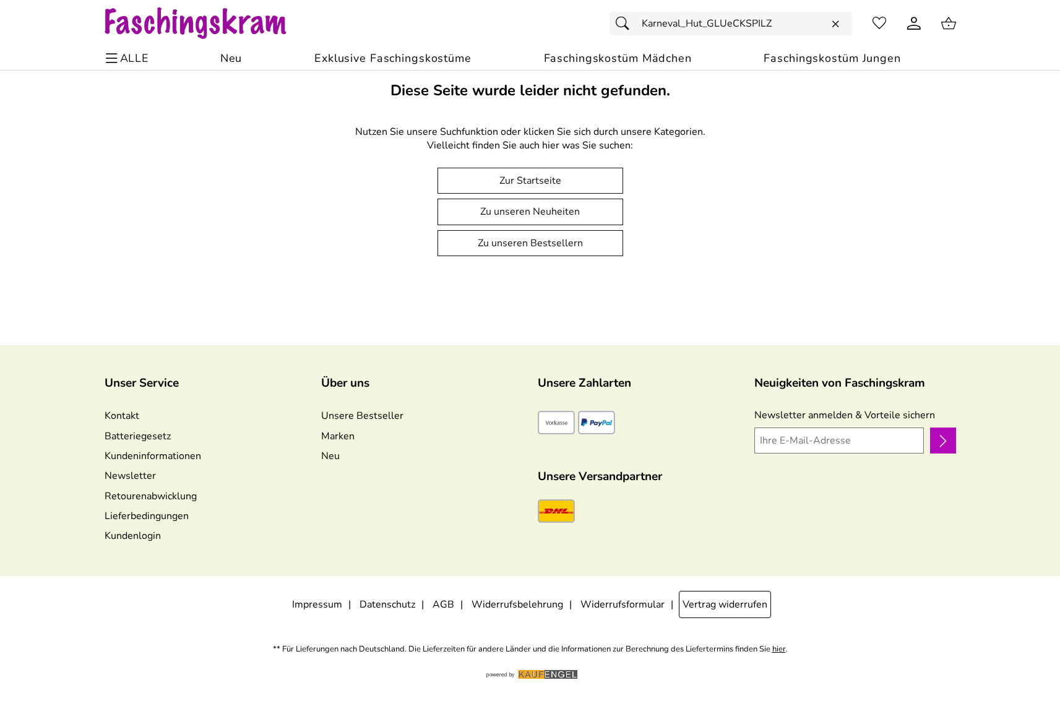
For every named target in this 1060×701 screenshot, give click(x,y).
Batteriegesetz (138, 436)
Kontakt (122, 416)
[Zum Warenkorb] (948, 23)
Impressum (317, 604)
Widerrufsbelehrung (517, 604)
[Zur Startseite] (208, 23)
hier (779, 649)
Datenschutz (387, 604)
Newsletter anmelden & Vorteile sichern (844, 415)
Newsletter (130, 476)
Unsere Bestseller (362, 416)
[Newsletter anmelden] (942, 441)
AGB (443, 604)
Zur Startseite (530, 180)
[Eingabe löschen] (835, 24)
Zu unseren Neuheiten (530, 211)
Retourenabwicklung (151, 496)
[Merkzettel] (879, 23)
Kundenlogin (133, 536)
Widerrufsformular (622, 604)
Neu (330, 456)
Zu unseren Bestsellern (530, 243)
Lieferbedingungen (147, 516)
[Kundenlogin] (914, 23)
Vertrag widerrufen (725, 604)
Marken (338, 436)
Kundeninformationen (153, 456)
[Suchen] (625, 23)
